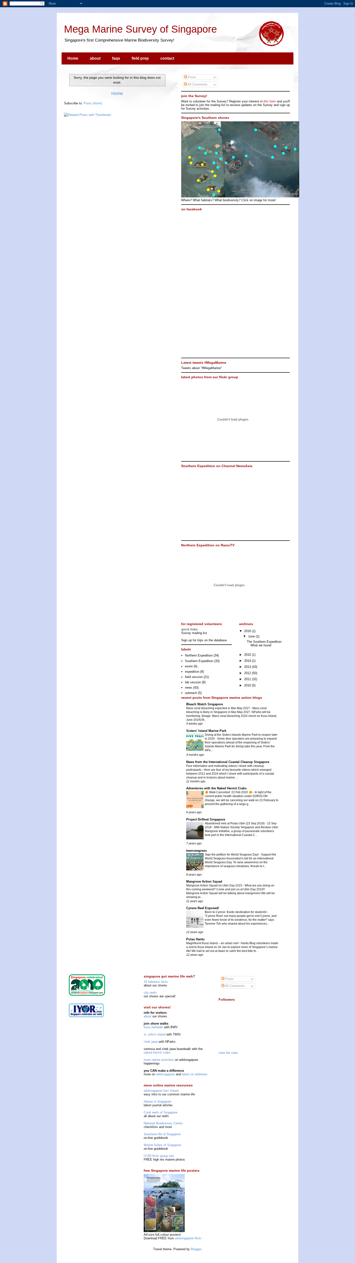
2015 (248, 654)
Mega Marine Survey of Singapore (140, 29)
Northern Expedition (199, 655)
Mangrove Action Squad (204, 881)
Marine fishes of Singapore (162, 1145)
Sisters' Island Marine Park (206, 731)
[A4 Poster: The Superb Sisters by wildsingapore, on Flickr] (164, 1231)
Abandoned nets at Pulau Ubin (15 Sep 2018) (235, 823)
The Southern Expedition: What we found (264, 643)
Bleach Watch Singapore (204, 704)
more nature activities (159, 1060)
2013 (248, 667)
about (95, 58)
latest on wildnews (194, 1074)
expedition (192, 671)
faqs (116, 58)
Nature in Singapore (157, 1101)
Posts (191, 77)
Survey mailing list (194, 633)
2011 (248, 679)
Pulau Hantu (195, 939)
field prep (140, 58)
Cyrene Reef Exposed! (202, 908)
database (220, 640)
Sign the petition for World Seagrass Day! (232, 854)
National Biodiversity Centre (163, 1123)
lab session (193, 682)
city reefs (150, 992)
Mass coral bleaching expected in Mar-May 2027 (218, 708)
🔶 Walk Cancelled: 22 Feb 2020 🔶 (229, 792)
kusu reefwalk (153, 1027)
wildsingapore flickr (188, 1238)
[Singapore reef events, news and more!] (86, 1016)
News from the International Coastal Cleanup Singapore (227, 762)
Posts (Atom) (93, 103)
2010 (248, 685)
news (188, 687)
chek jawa (151, 1041)
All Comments (197, 84)
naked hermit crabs (157, 1052)
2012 (248, 673)
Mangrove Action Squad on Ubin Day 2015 (214, 885)
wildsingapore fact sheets (161, 1090)
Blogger (196, 1249)
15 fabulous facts (156, 982)
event (189, 666)
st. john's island (154, 1034)
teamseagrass (196, 850)
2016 (248, 631)
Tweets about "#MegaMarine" (201, 368)
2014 (248, 661)
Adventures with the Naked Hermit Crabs (216, 788)
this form (269, 101)
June (252, 636)
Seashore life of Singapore (162, 1134)
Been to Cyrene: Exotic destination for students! (236, 912)
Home (72, 58)
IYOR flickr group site (159, 1156)
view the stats (228, 1053)
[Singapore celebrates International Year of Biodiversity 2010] (87, 994)
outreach (191, 693)
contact (167, 58)
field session (194, 677)
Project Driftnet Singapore (205, 819)
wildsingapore (165, 1074)
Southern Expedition (199, 661)
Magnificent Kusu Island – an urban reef (212, 943)
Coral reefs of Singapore (161, 1112)
